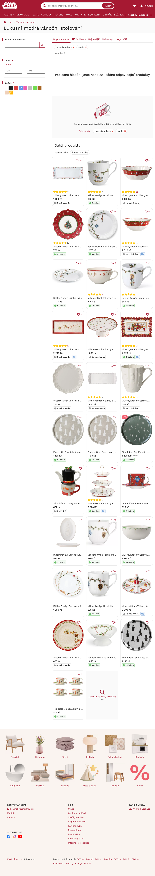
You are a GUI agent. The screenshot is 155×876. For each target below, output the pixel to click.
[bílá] (7, 88)
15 (149, 160)
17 (149, 366)
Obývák (107, 14)
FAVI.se (136, 859)
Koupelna (94, 14)
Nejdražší (122, 39)
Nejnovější (94, 39)
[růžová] (25, 88)
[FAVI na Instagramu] (14, 836)
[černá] (11, 88)
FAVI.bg (70, 863)
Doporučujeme (61, 39)
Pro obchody (74, 830)
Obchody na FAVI (77, 813)
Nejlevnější (108, 39)
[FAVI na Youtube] (20, 836)
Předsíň (115, 785)
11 (115, 314)
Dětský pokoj (90, 785)
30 (115, 212)
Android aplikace (141, 809)
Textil (35, 14)
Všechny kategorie (138, 14)
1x (102, 294)
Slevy (140, 785)
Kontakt (11, 813)
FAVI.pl (90, 859)
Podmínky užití (76, 838)
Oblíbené (81, 39)
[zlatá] (11, 92)
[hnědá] (39, 88)
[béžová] (7, 92)
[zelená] (35, 88)
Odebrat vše (85, 131)
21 (81, 160)
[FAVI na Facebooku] (8, 836)
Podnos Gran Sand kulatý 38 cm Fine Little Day (113, 452)
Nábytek (9, 14)
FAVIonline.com (15, 859)
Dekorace (22, 14)
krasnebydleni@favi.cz (21, 809)
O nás (71, 809)
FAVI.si (87, 863)
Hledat (107, 6)
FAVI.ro (99, 859)
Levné (8, 64)
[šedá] (30, 88)
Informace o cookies (78, 843)
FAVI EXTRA (74, 834)
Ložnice (119, 14)
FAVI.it (126, 859)
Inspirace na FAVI (77, 821)
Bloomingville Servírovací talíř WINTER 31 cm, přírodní (82, 554)
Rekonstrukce (63, 14)
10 (115, 366)
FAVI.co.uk (58, 863)
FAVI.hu (108, 859)
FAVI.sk (81, 859)
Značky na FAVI (76, 817)
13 (115, 468)
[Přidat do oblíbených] (114, 417)
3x (137, 192)
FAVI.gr (79, 863)
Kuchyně (80, 14)
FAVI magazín (75, 826)
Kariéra (11, 817)
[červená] (16, 88)
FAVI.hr (118, 859)
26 (80, 366)
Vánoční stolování (25, 22)
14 (149, 212)
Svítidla (46, 14)
